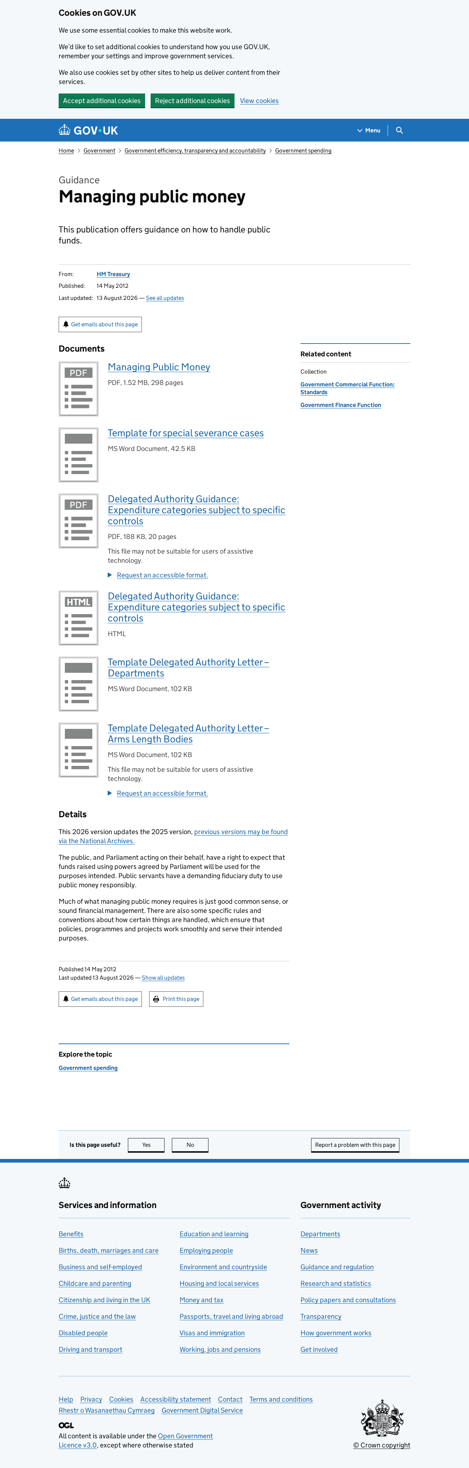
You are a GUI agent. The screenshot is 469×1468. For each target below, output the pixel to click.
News (309, 1250)
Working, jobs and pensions (220, 1349)
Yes (153, 1144)
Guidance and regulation (337, 1267)
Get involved (319, 1349)
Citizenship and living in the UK (104, 1300)
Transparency (320, 1316)
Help (66, 1399)
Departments (320, 1234)
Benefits (71, 1234)
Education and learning (214, 1234)
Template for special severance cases (186, 433)
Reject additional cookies (192, 100)
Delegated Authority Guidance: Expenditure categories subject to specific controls (196, 510)
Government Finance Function (340, 404)
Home (66, 150)
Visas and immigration (212, 1333)
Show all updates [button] (163, 977)
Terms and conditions (281, 1399)
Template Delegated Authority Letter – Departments (188, 667)
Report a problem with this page (355, 1144)
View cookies (259, 100)
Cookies (121, 1399)
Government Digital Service (202, 1410)
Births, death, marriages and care (109, 1250)
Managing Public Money (159, 367)
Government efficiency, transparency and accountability (195, 150)
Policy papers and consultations (348, 1300)
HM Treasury (113, 274)
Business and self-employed (100, 1267)
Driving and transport (90, 1349)
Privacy (91, 1399)
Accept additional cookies (102, 100)
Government (99, 150)
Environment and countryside (223, 1267)
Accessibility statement (175, 1399)
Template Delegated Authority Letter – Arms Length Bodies (188, 733)
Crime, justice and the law (97, 1316)
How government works (336, 1333)
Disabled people (83, 1333)
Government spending (303, 150)
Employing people (206, 1250)
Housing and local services (219, 1283)
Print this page (181, 998)
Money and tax (202, 1300)
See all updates (165, 297)
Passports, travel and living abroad (231, 1316)
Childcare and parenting (95, 1283)
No (197, 1144)
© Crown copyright (381, 1445)
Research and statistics (335, 1283)
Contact (230, 1399)
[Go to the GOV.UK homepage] (88, 130)
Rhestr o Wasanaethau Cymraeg (107, 1410)
